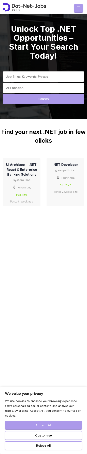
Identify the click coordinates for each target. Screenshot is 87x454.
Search (43, 99)
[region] (43, 420)
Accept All (43, 425)
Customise (43, 435)
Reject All (43, 445)
